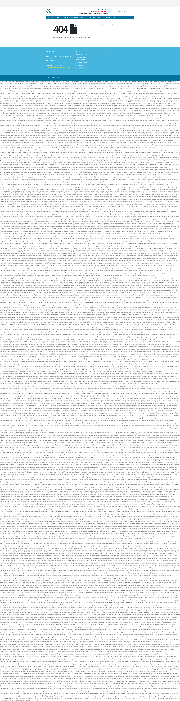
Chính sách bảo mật (80, 68)
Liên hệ (89, 17)
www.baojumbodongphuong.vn (55, 65)
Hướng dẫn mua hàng (80, 55)
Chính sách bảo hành (80, 67)
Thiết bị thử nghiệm (109, 17)
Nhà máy (57, 17)
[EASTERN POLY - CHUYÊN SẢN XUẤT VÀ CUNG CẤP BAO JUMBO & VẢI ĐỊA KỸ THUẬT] (49, 11)
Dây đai (83, 17)
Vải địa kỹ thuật (74, 17)
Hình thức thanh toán (80, 59)
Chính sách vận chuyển (81, 57)
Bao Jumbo (65, 17)
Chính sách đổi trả (79, 65)
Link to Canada (97, 17)
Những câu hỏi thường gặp (81, 54)
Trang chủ (50, 17)
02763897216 (123, 11)
